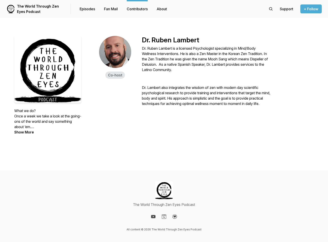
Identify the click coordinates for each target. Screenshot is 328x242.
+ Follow (311, 9)
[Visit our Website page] (164, 216)
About (162, 9)
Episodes (87, 9)
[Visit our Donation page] (174, 216)
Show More (24, 132)
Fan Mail (111, 9)
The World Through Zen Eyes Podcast (38, 9)
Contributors (137, 9)
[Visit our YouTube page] (153, 216)
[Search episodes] (271, 9)
